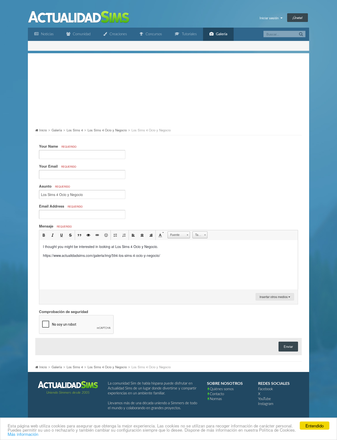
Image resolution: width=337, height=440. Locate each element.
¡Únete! (297, 17)
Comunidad (81, 34)
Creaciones (118, 34)
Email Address (61, 206)
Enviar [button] (288, 346)
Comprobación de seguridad (63, 311)
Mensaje (55, 226)
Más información (23, 434)
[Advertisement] (168, 87)
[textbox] (168, 264)
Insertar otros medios (274, 297)
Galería (221, 34)
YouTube (264, 399)
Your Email (57, 166)
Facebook (265, 389)
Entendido (314, 425)
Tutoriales (189, 34)
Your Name (57, 146)
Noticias (47, 34)
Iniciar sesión (270, 18)
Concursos (153, 34)
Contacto (217, 394)
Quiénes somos (222, 389)
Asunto (54, 186)
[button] (43, 235)
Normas (216, 399)
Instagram (265, 404)
